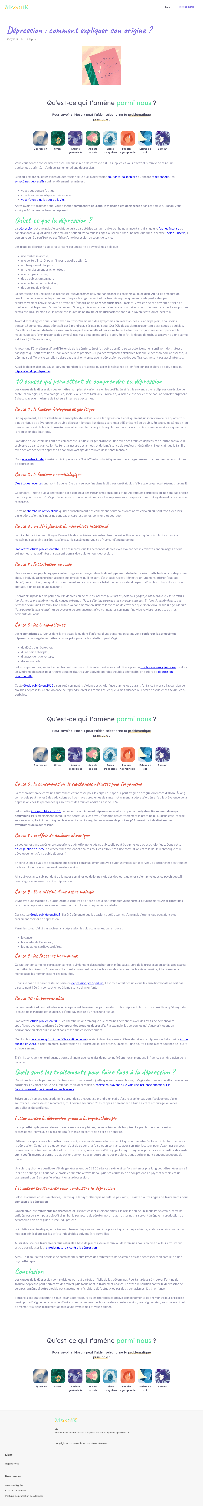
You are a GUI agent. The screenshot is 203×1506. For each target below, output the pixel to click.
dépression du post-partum (32, 371)
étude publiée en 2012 (45, 1021)
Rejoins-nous (186, 6)
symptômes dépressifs (30, 181)
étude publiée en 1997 (30, 849)
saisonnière (129, 177)
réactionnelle (160, 177)
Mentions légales (14, 1485)
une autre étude (33, 459)
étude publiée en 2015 (38, 685)
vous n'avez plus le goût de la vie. (43, 199)
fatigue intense (169, 228)
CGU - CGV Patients (15, 1490)
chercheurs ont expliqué (43, 511)
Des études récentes (29, 483)
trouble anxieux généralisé (158, 667)
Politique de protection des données (24, 1496)
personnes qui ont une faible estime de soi (59, 1039)
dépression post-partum (87, 983)
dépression (26, 228)
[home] (17, 7)
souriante (114, 177)
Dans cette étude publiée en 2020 (37, 549)
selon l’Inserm (176, 233)
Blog (167, 7)
